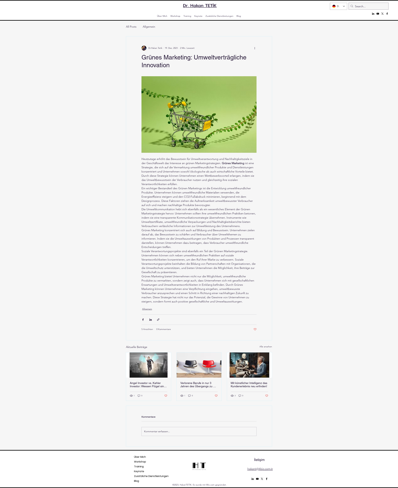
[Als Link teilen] (158, 319)
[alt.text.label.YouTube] (377, 13)
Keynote (139, 471)
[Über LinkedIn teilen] (150, 319)
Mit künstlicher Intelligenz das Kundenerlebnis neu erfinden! (249, 384)
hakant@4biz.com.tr (260, 469)
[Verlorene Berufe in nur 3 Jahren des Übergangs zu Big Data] (199, 365)
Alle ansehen (265, 346)
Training (139, 466)
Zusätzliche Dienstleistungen (140, 476)
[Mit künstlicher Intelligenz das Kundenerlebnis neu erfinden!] (249, 365)
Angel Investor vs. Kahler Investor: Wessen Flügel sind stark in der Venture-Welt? (147, 384)
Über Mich (140, 457)
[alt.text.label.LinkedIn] (373, 13)
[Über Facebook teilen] (142, 319)
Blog (136, 481)
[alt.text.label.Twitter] (382, 13)
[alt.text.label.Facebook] (387, 13)
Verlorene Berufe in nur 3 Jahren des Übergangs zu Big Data (198, 384)
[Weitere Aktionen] (255, 48)
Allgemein (149, 26)
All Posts (131, 26)
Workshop (140, 461)
